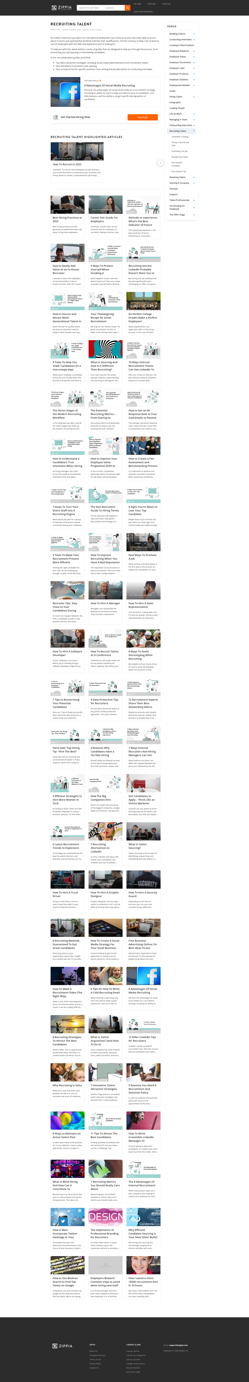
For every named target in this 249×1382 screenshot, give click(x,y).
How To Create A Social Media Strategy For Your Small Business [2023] (105, 946)
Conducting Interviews (181, 39)
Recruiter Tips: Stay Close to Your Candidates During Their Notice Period (65, 608)
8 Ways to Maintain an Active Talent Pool (67, 1135)
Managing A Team (178, 119)
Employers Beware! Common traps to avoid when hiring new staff (105, 1281)
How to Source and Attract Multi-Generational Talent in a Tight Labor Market (67, 319)
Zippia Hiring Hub (72, 30)
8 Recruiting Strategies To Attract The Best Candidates (67, 1040)
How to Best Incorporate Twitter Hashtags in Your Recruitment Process (66, 1235)
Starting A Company (179, 183)
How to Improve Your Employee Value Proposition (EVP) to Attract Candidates (104, 464)
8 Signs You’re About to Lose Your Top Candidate (143, 510)
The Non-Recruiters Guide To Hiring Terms (105, 508)
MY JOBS (137, 4)
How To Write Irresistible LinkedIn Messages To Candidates (141, 1139)
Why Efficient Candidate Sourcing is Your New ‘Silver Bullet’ (143, 1233)
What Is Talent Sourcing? (138, 846)
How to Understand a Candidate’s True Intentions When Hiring (67, 462)
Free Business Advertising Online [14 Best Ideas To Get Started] (143, 946)
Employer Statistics (179, 79)
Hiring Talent (176, 96)
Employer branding (143, 12)
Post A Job (143, 117)
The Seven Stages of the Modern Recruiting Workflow (67, 414)
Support (174, 194)
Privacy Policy (95, 1363)
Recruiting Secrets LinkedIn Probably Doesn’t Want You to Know (141, 271)
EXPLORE (152, 4)
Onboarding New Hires (181, 125)
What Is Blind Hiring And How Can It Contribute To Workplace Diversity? (66, 1187)
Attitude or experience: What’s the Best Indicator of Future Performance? (143, 223)
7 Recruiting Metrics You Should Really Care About (105, 1185)
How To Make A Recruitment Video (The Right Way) (67, 992)
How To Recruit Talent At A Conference (104, 653)
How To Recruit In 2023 (67, 164)
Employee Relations (179, 51)
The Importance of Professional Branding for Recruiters (105, 1233)
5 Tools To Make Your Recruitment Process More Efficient (66, 558)
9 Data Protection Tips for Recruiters (104, 701)
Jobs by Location (133, 1359)
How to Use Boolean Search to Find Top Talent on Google (65, 1281)
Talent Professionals (179, 200)
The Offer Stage (177, 214)
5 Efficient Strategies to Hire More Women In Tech (67, 799)
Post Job (166, 4)
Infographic (175, 102)
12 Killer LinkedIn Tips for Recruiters (142, 1038)
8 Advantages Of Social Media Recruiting (109, 85)
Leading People (177, 108)
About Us (93, 1351)
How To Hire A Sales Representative (141, 605)
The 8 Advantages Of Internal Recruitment (142, 1183)
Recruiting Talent (178, 131)
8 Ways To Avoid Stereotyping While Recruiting (141, 655)
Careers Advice (132, 1351)
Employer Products (179, 73)
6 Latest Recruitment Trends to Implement (66, 846)
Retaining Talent (177, 177)
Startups (174, 188)
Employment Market (180, 85)
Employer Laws (177, 68)
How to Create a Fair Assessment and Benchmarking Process (143, 462)
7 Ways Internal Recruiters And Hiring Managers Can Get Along (142, 753)
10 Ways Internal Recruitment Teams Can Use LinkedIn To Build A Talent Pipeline (143, 367)
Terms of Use (95, 1359)
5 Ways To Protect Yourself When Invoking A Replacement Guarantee (102, 273)
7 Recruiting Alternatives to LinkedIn (100, 848)
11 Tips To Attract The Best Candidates (104, 1135)
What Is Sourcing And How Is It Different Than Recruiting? (104, 365)
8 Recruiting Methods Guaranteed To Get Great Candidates (66, 944)
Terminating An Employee (177, 207)
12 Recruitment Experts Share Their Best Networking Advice (143, 703)
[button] (181, 34)
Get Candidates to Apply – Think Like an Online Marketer (142, 799)
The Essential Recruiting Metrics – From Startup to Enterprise (103, 416)
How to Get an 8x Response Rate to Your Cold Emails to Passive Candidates (143, 416)
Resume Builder (133, 1368)
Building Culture (177, 33)
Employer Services (97, 1355)
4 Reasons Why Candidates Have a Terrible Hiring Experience (102, 753)
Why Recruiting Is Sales (67, 1085)
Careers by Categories (136, 1355)
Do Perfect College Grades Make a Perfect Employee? (143, 317)
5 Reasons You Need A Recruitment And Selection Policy (142, 1089)
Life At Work (176, 113)
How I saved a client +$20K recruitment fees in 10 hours (143, 1281)
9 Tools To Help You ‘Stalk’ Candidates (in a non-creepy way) (67, 365)
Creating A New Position (181, 45)
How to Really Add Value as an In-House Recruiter (66, 269)
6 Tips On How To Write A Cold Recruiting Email (105, 990)
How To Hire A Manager (105, 603)
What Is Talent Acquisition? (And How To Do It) (105, 1040)
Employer (55, 30)
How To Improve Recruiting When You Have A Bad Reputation (105, 558)
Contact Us (94, 1368)
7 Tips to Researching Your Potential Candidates (66, 703)
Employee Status (178, 56)
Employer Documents (180, 62)
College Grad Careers (135, 1363)
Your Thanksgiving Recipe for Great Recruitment (102, 317)
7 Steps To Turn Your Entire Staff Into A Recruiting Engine (65, 510)
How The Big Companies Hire (101, 797)
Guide (172, 91)
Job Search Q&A (133, 1372)
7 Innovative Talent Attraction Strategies (104, 1087)
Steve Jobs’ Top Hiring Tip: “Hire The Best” (66, 749)
